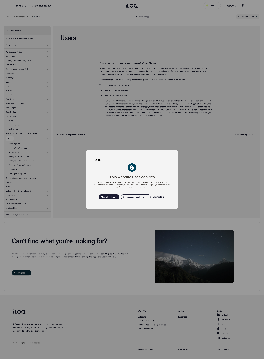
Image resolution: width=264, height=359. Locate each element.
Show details (158, 197)
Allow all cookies (108, 197)
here (147, 187)
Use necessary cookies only (134, 197)
